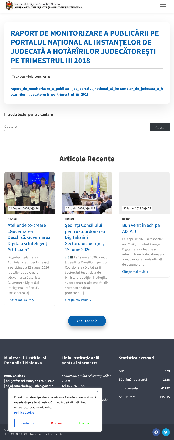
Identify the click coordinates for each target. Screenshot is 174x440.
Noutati (12, 218)
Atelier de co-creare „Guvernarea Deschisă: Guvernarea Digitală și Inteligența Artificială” (29, 237)
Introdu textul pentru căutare (28, 114)
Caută (159, 127)
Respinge (57, 423)
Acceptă (84, 423)
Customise (28, 423)
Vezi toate (85, 320)
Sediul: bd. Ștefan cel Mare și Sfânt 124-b (86, 378)
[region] (55, 410)
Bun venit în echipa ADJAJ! (141, 228)
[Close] (97, 391)
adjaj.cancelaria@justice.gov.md (29, 386)
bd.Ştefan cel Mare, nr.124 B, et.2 (30, 381)
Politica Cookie (24, 413)
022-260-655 (76, 386)
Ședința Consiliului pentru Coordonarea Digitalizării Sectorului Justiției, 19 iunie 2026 (85, 237)
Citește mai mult (19, 300)
